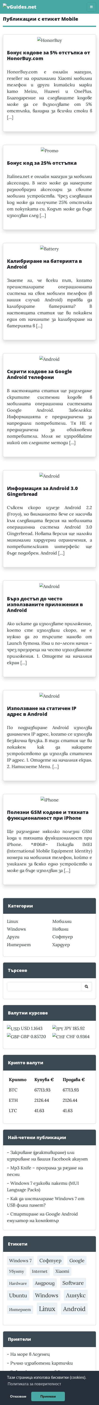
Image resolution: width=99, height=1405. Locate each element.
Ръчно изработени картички (41, 1363)
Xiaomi (62, 1271)
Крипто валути (25, 1062)
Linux (12, 921)
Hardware (18, 1283)
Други (13, 936)
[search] (86, 986)
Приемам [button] (48, 1396)
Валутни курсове (28, 1013)
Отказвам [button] (18, 1396)
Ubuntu (18, 1295)
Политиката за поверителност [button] (34, 1384)
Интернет (19, 944)
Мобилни (62, 921)
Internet (40, 1271)
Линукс (76, 1295)
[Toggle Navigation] (91, 7)
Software (73, 1282)
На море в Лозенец (30, 1354)
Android (74, 1309)
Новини (60, 929)
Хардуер (61, 944)
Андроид (45, 1283)
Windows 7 (20, 1260)
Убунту (16, 1271)
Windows (16, 929)
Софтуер (62, 936)
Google (76, 1260)
